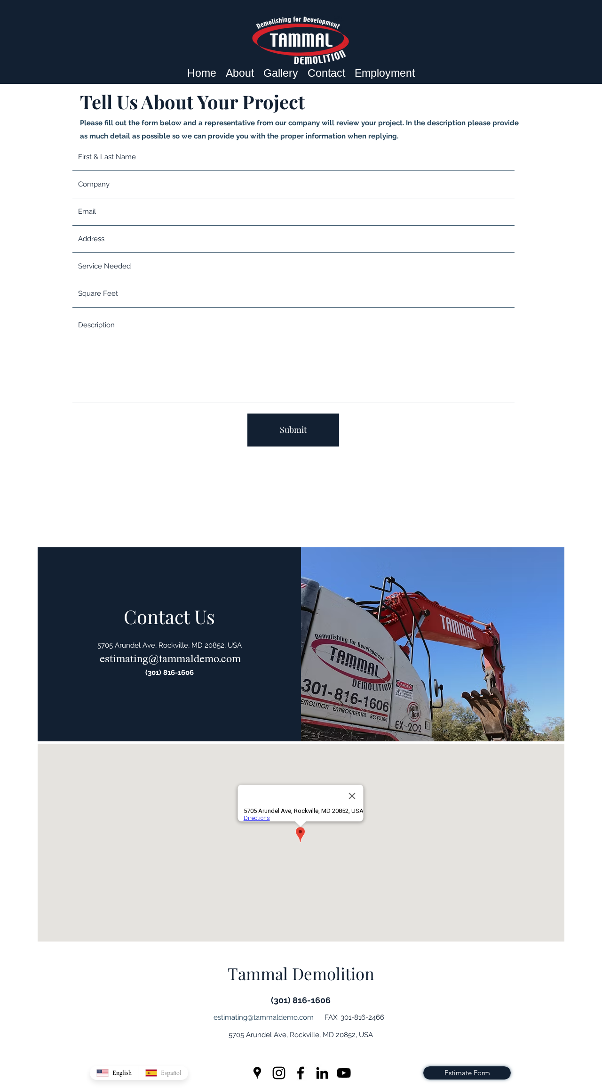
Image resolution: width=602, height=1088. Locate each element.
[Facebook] (300, 1072)
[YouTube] (343, 1072)
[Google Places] (257, 1072)
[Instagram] (278, 1072)
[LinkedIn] (322, 1072)
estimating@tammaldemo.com (170, 658)
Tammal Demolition (301, 973)
